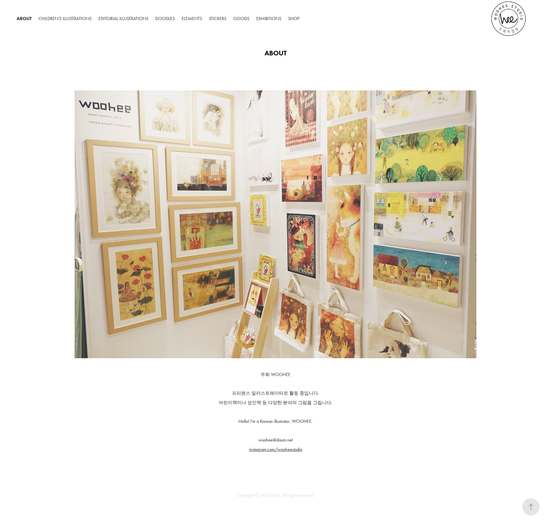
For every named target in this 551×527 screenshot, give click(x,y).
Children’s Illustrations (65, 18)
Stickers (217, 18)
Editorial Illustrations (123, 18)
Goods (241, 18)
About (24, 18)
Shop (293, 18)
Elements (192, 18)
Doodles (165, 18)
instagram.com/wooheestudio (275, 449)
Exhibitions (268, 18)
